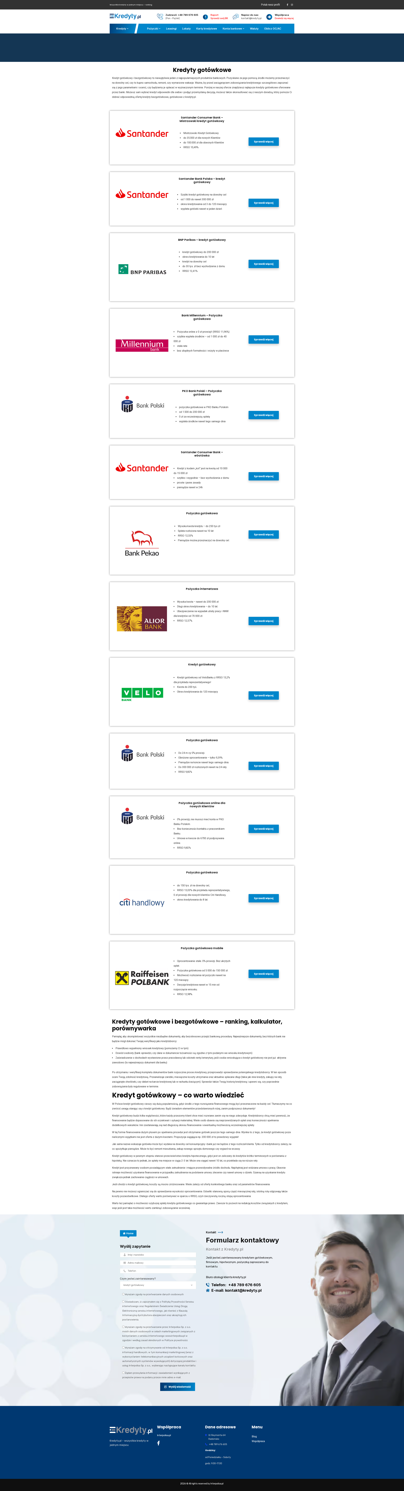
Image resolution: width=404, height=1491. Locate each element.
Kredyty (121, 28)
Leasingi (171, 28)
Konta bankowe (232, 28)
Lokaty (186, 28)
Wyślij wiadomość (180, 1386)
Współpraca (258, 1441)
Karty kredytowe (206, 28)
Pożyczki (152, 28)
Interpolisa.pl (164, 1435)
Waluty (254, 28)
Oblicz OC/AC (272, 28)
